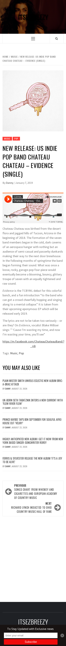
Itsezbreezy (33, 17)
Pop (16, 138)
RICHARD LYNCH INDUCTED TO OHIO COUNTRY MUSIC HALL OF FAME (31, 507)
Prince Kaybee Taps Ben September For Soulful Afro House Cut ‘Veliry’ (32, 421)
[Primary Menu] (33, 38)
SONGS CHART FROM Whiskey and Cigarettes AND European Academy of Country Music (35, 491)
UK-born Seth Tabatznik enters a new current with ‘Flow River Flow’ (33, 402)
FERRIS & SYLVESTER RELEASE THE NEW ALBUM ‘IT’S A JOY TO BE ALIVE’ (32, 460)
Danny (10, 182)
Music (7, 138)
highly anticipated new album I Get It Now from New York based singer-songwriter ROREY (33, 441)
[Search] (56, 38)
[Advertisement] (33, 558)
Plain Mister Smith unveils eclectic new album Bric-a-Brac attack (33, 382)
